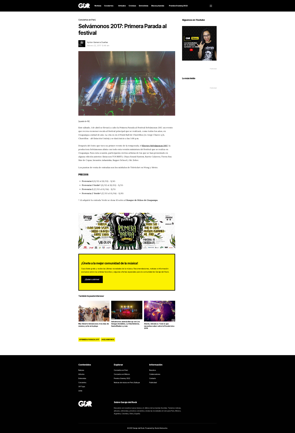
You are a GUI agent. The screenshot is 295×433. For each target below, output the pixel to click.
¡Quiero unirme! (92, 279)
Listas (80, 391)
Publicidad (153, 382)
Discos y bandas (157, 6)
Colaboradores (154, 374)
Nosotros (152, 370)
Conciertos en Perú (87, 20)
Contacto (152, 378)
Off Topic (81, 386)
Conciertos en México (122, 374)
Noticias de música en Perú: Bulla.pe (127, 382)
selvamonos (108, 340)
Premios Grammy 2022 (178, 6)
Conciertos (108, 6)
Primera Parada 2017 (89, 340)
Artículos (122, 6)
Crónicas (132, 6)
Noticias (97, 6)
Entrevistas (143, 6)
